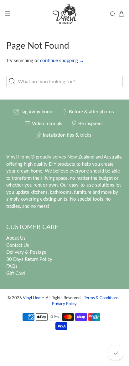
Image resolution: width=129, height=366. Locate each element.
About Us (16, 238)
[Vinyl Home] (64, 14)
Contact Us (17, 245)
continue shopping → (62, 60)
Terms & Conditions (101, 297)
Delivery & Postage (26, 252)
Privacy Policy (64, 303)
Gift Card (15, 273)
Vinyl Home (33, 297)
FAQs (12, 266)
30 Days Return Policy (29, 259)
